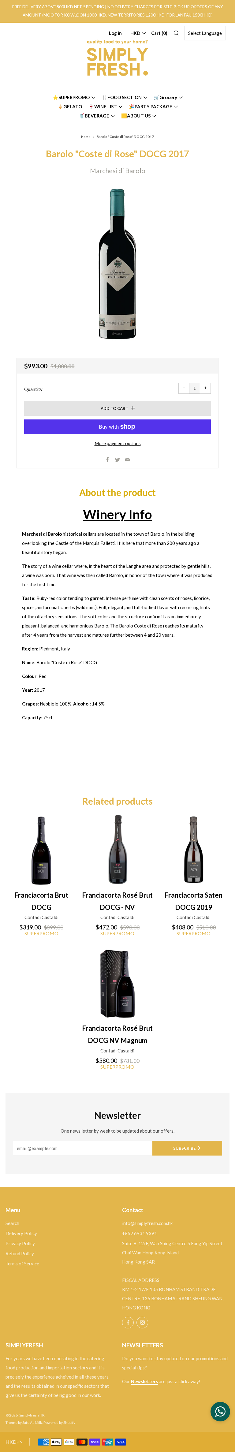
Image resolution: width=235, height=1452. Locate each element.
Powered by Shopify (59, 1422)
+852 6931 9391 (139, 1233)
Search (12, 1223)
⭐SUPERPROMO (71, 97)
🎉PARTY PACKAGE (150, 106)
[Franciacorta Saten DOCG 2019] (193, 849)
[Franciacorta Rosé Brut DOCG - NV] (117, 849)
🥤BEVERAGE (94, 115)
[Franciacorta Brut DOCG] (41, 849)
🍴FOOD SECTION (122, 97)
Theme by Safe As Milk (24, 1422)
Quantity (33, 389)
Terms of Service (22, 1263)
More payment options (118, 443)
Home (86, 137)
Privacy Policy (20, 1243)
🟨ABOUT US (136, 115)
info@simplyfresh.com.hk (147, 1223)
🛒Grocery (165, 97)
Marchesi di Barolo (117, 170)
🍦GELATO (70, 106)
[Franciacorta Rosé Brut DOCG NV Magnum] (117, 982)
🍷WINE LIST (102, 106)
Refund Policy (20, 1253)
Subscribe (184, 1148)
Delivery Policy (21, 1233)
